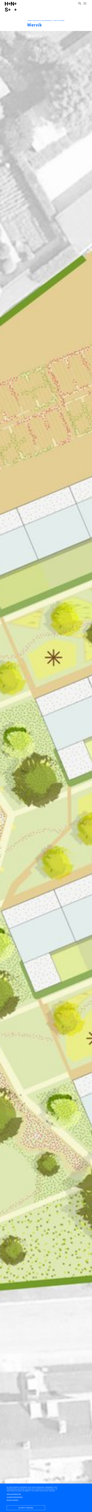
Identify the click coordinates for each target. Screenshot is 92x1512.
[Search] (79, 3)
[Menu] (84, 3)
